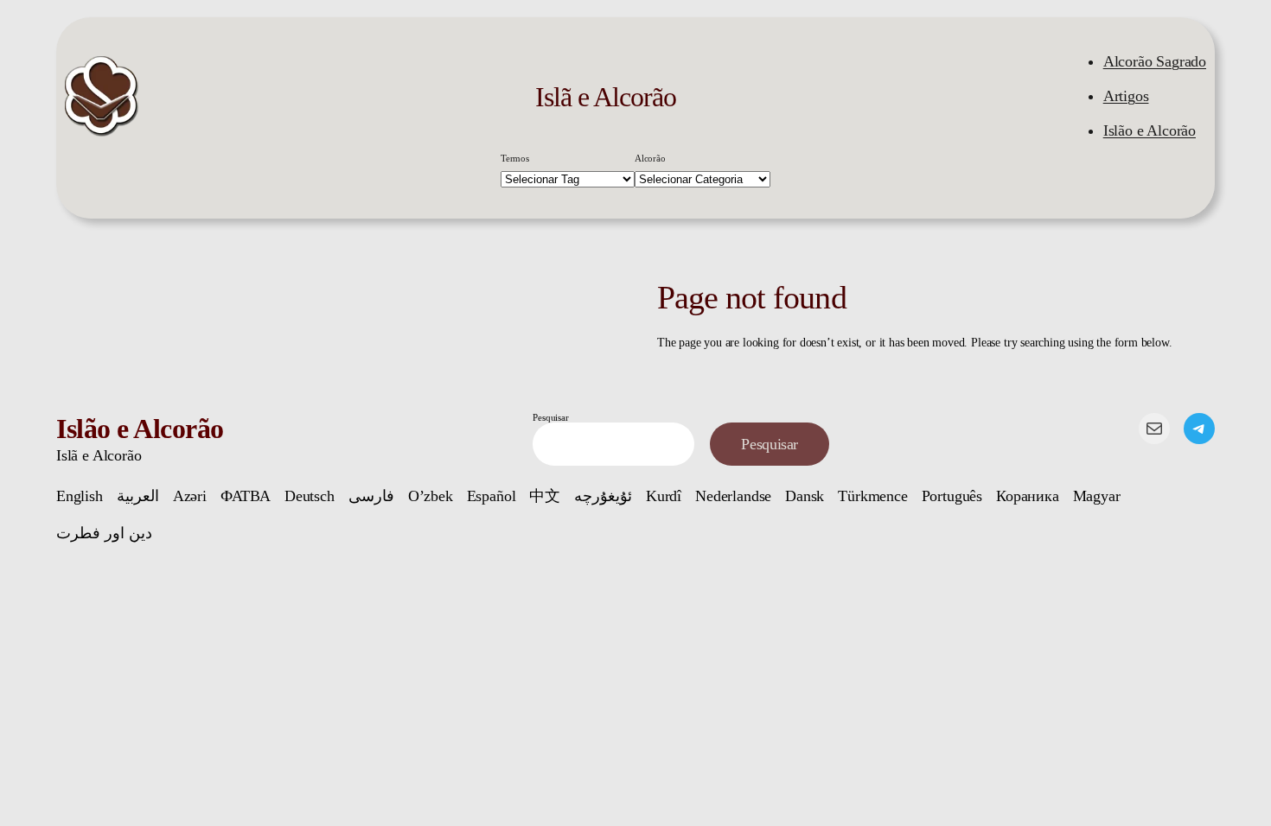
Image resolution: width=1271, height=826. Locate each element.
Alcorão (650, 158)
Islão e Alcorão (1149, 130)
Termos (515, 158)
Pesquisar (550, 417)
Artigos (1126, 96)
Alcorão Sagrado (1154, 61)
